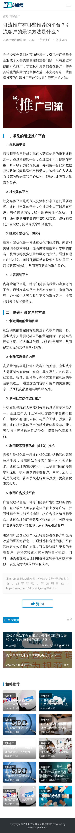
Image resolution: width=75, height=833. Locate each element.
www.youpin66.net (38, 827)
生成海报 (13, 620)
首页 (5, 16)
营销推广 (45, 40)
